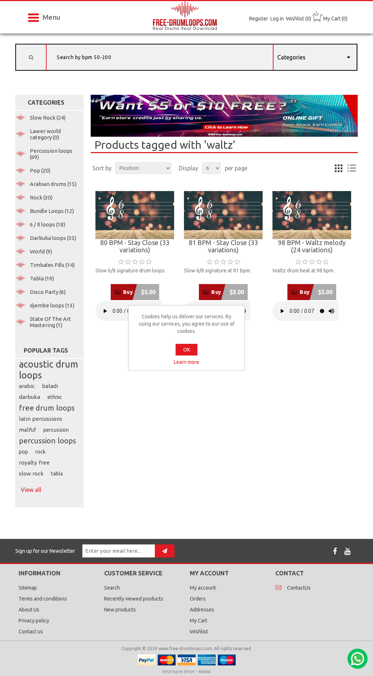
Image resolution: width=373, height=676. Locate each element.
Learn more (186, 362)
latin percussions (40, 419)
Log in (277, 19)
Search (112, 588)
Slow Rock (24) (48, 117)
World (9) (41, 251)
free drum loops (47, 408)
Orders (198, 599)
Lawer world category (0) (45, 134)
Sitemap (28, 588)
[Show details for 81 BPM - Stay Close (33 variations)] (223, 215)
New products (120, 610)
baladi (50, 386)
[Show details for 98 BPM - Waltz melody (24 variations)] (311, 215)
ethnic (54, 397)
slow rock (31, 473)
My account (203, 588)
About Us (29, 610)
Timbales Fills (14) (52, 265)
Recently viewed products (133, 599)
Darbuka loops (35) (53, 238)
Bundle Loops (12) (52, 211)
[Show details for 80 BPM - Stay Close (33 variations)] (134, 215)
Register (258, 19)
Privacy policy (34, 620)
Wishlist (199, 631)
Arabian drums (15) (53, 184)
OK (186, 350)
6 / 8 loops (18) (47, 224)
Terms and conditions (43, 599)
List (351, 168)
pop (23, 452)
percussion (56, 430)
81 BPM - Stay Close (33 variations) (223, 246)
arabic (27, 386)
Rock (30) (41, 197)
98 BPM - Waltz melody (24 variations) (312, 246)
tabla (57, 474)
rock (40, 452)
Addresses (202, 610)
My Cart (198, 620)
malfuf (27, 430)
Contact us (31, 631)
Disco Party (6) (48, 292)
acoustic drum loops (48, 369)
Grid (338, 168)
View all (31, 489)
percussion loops (47, 440)
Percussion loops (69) (51, 154)
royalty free (34, 462)
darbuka (29, 397)
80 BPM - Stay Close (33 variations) (134, 246)
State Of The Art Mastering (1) (50, 322)
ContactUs (299, 588)
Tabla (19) (42, 278)
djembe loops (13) (52, 305)
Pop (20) (40, 170)
